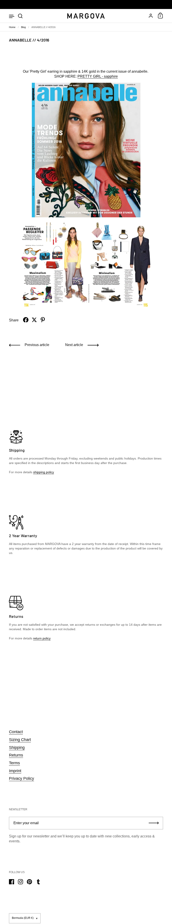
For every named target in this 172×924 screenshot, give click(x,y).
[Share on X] (34, 320)
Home (12, 27)
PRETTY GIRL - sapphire (97, 76)
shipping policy (43, 472)
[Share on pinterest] (43, 320)
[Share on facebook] (26, 320)
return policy (42, 638)
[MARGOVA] (86, 16)
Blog (23, 27)
